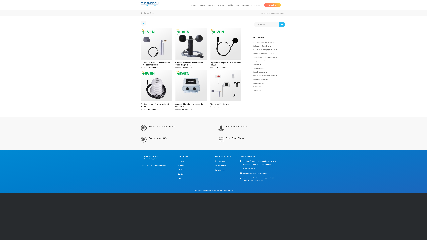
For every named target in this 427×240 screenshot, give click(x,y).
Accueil (271, 13)
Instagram (222, 166)
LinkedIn (221, 170)
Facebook (222, 161)
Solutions (181, 170)
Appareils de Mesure (260, 79)
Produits (181, 165)
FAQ (179, 178)
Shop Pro (272, 5)
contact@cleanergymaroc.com (255, 173)
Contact (181, 174)
